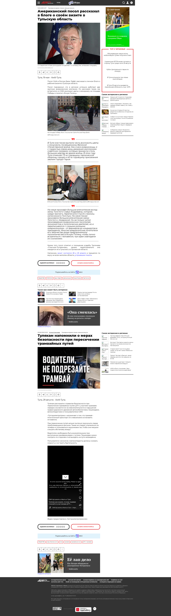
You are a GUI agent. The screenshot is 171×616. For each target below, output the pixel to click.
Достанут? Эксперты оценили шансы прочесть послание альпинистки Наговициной (121, 344)
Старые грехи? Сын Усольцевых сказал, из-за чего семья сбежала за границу (121, 350)
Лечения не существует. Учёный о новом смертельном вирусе (120, 362)
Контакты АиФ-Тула (57, 582)
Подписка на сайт (116, 580)
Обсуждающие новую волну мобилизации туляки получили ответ (117, 54)
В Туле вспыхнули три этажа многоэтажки (117, 78)
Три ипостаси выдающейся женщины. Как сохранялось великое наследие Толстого (54, 300)
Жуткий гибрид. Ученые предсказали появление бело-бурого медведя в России (121, 125)
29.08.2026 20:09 (43, 332)
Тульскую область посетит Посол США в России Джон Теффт (56, 293)
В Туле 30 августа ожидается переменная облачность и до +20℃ (117, 86)
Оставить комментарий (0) (85, 263)
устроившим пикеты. (83, 255)
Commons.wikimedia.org (45, 67)
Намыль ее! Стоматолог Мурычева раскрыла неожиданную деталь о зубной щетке (121, 98)
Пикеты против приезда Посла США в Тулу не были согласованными (86, 294)
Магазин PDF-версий (74, 580)
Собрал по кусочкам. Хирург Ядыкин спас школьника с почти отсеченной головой (121, 118)
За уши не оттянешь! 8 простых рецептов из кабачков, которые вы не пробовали (121, 111)
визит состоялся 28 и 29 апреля (72, 253)
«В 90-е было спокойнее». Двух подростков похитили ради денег (120, 369)
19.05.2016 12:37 (42, 8)
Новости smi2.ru (44, 326)
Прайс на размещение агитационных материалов (81, 582)
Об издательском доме (58, 580)
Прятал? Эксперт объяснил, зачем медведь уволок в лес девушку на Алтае (120, 357)
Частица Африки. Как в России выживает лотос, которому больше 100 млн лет (121, 337)
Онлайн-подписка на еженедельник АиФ (96, 580)
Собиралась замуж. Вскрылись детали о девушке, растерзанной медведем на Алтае (120, 131)
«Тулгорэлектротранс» (45, 390)
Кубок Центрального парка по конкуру (118, 70)
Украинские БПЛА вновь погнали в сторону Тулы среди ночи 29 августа (117, 62)
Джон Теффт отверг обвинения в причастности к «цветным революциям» (87, 300)
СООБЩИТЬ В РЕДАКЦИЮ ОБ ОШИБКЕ (110, 582)
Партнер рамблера (68, 608)
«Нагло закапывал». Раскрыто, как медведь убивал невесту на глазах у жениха (121, 105)
